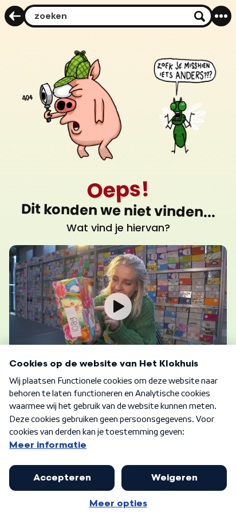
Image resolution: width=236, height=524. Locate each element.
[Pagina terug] (15, 16)
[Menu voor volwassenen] (221, 16)
